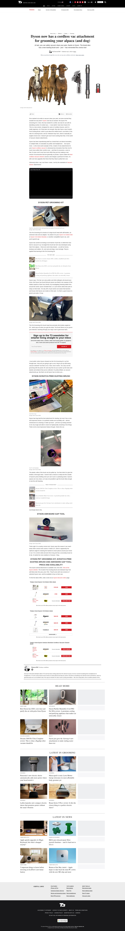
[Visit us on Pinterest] (75, 2)
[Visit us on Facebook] (70, 2)
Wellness (60, 33)
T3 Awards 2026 (65, 9)
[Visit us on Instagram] (80, 2)
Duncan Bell (57, 51)
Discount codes (86, 896)
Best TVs (69, 890)
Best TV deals (86, 893)
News (74, 51)
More (78, 6)
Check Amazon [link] (66, 649)
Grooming (72, 33)
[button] (51, 587)
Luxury (68, 6)
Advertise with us (69, 912)
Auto (73, 6)
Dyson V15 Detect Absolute (39, 237)
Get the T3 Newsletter (51, 9)
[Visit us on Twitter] (73, 2)
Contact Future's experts (59, 910)
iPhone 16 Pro (54, 888)
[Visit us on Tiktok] (85, 2)
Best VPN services (55, 896)
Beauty (65, 33)
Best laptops (70, 888)
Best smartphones (71, 893)
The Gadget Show (78, 9)
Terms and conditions (81, 910)
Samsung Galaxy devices (57, 890)
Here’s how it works (80, 55)
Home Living (61, 6)
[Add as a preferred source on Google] (62, 920)
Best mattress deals (87, 890)
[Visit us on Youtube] (78, 2)
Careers (77, 912)
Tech (48, 6)
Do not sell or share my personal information (62, 915)
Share (33, 114)
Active (53, 6)
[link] (35, 587)
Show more (52, 634)
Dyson (45, 120)
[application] (51, 183)
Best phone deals (86, 888)
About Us (71, 910)
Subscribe (100, 2)
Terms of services (48, 350)
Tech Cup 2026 (90, 9)
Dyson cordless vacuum (39, 148)
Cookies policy (58, 912)
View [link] (66, 587)
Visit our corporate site (79, 926)
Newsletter (70, 114)
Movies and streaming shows (58, 893)
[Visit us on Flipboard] (82, 2)
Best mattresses (71, 896)
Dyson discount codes (59, 577)
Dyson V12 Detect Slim (66, 234)
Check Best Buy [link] (66, 600)
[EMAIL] (32, 670)
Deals (39, 9)
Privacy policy (49, 912)
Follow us (62, 114)
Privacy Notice (34, 351)
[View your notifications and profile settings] (95, 2)
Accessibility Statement (44, 910)
